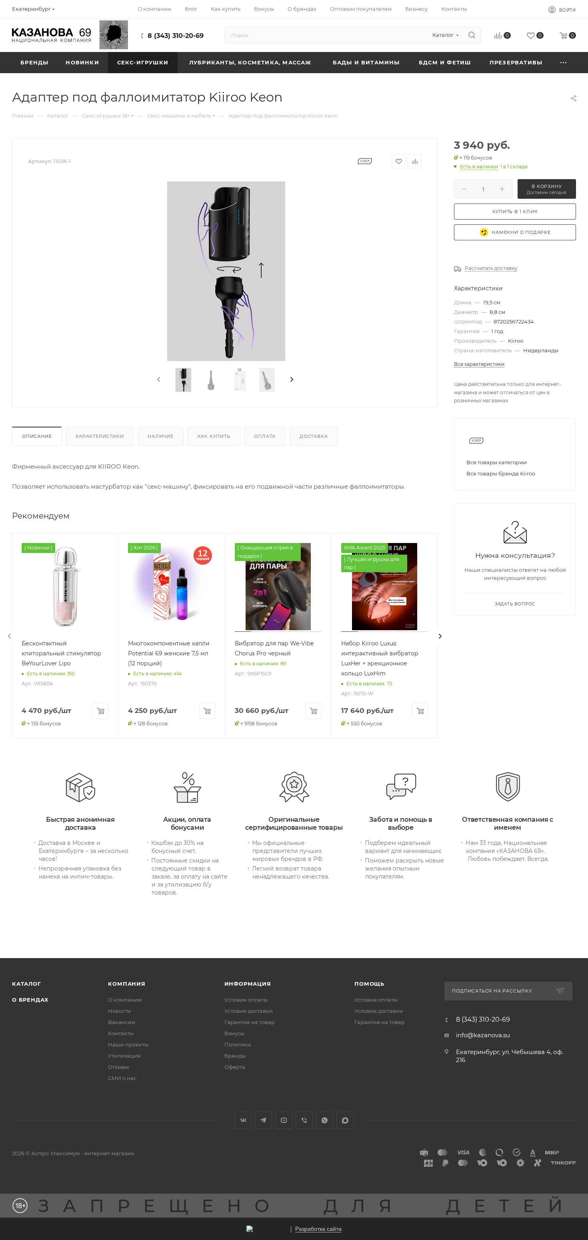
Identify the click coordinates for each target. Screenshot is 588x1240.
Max (345, 1120)
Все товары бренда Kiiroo (500, 473)
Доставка (314, 436)
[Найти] (472, 35)
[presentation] (158, 380)
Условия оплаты (246, 999)
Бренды (235, 1055)
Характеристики (100, 436)
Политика (237, 1044)
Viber (304, 1120)
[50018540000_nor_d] (225, 271)
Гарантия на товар (249, 1022)
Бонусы (234, 1033)
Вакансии (121, 1022)
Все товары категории (496, 462)
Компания (126, 983)
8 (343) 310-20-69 (176, 36)
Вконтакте (243, 1120)
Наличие (161, 436)
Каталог (26, 983)
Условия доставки (248, 1011)
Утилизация (124, 1055)
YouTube (283, 1120)
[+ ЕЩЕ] (564, 62)
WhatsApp (324, 1120)
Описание (37, 436)
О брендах (30, 999)
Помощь (369, 983)
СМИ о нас (122, 1078)
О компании (125, 999)
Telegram (263, 1120)
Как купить (214, 436)
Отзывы (118, 1067)
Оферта (234, 1067)
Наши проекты (128, 1044)
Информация (247, 983)
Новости (119, 1011)
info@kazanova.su (483, 1035)
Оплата (265, 436)
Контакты (121, 1033)
